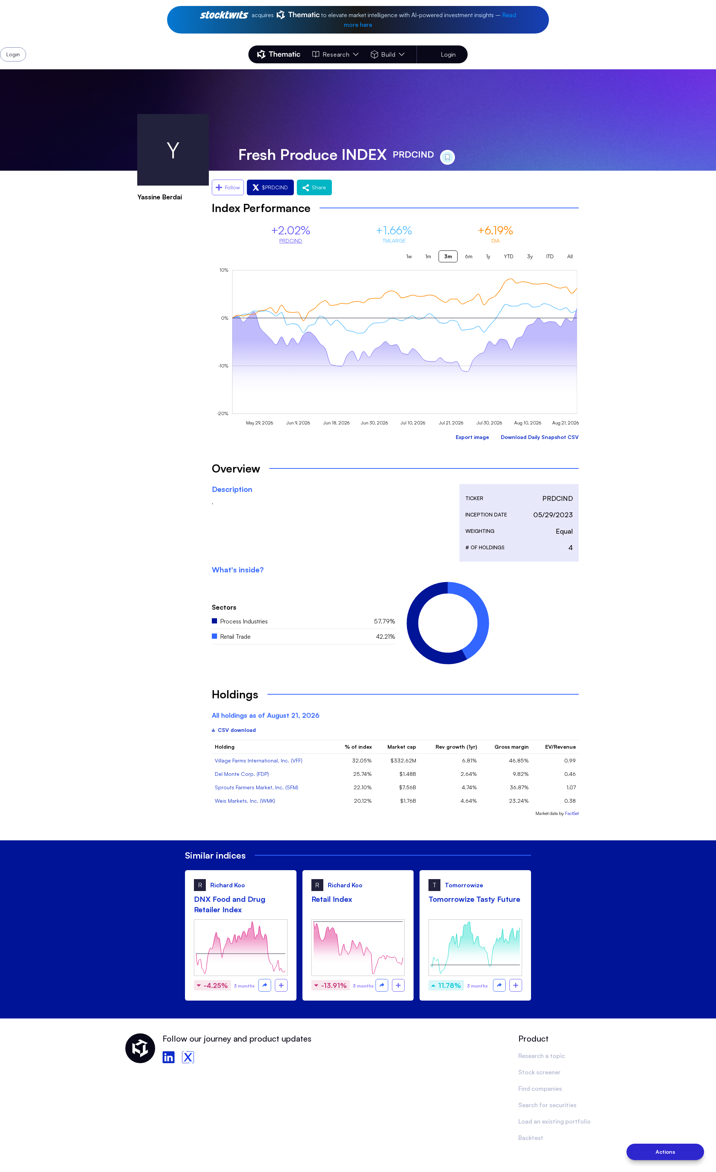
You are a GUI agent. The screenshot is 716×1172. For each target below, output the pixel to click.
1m (428, 256)
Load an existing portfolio (554, 1121)
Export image (472, 437)
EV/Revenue (560, 746)
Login (448, 54)
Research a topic (541, 1055)
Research (336, 54)
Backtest (530, 1137)
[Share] (264, 985)
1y (488, 256)
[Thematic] (278, 54)
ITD (550, 256)
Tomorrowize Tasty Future (474, 899)
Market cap (401, 746)
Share (319, 187)
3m (448, 256)
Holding (225, 746)
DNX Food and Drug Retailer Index (230, 904)
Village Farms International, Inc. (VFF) (258, 760)
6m (468, 256)
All (570, 256)
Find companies (540, 1088)
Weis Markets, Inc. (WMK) (245, 800)
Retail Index (331, 899)
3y (530, 256)
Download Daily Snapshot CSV (540, 437)
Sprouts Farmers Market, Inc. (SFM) (256, 787)
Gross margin (511, 746)
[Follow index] (281, 985)
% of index (358, 746)
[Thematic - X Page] (188, 1057)
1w (409, 256)
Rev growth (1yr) (456, 746)
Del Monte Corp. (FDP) (242, 774)
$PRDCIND (275, 187)
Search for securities (547, 1105)
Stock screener (539, 1072)
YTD (509, 256)
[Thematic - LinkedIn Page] (169, 1057)
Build (388, 54)
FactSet (572, 813)
